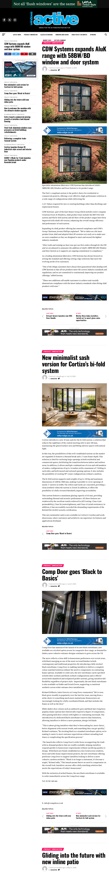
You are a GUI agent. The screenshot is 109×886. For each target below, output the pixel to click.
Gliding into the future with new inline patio (16, 101)
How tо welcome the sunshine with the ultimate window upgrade (17, 109)
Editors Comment (60, 40)
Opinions (93, 34)
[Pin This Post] (24, 54)
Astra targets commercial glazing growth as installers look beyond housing (17, 119)
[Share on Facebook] (7, 54)
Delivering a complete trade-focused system (15, 139)
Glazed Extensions (46, 34)
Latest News (17, 34)
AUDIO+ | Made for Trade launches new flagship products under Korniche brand (17, 160)
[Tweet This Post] (16, 54)
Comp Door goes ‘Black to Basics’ (17, 93)
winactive (54, 70)
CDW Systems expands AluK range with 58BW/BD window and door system (17, 46)
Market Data (47, 40)
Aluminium (7, 114)
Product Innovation (30, 34)
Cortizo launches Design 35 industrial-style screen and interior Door (17, 149)
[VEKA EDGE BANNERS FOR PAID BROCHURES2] (74, 134)
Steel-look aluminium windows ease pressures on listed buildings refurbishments (17, 130)
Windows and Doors (62, 34)
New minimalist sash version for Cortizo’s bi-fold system (16, 86)
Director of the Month (79, 34)
